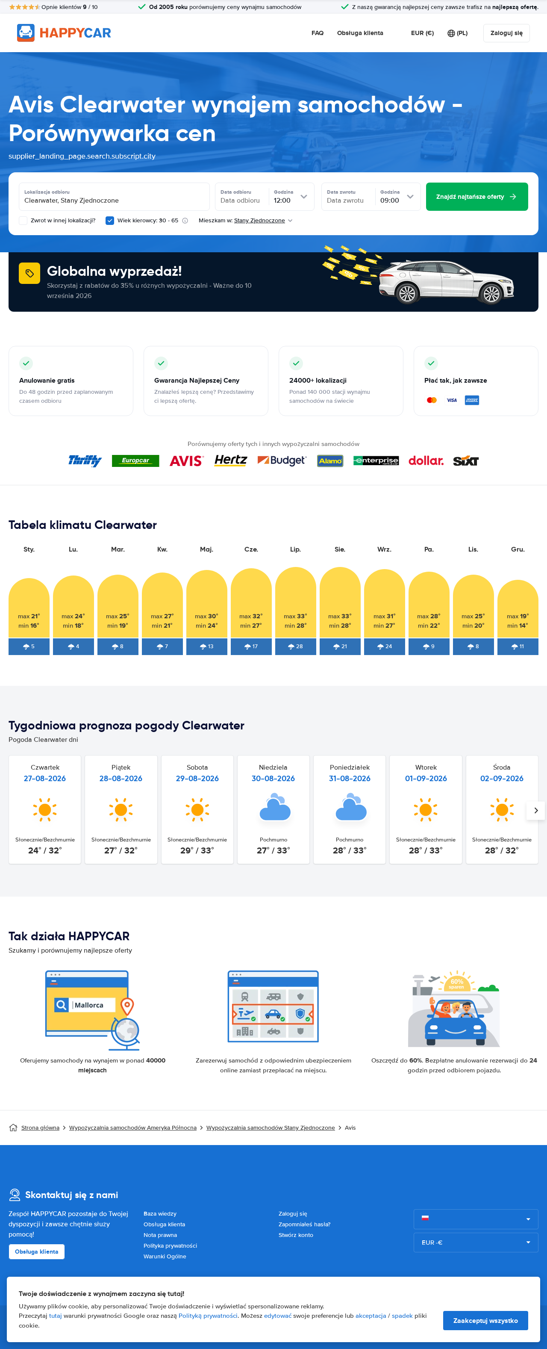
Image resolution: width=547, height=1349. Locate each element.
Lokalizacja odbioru (47, 192)
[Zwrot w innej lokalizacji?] (23, 220)
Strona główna (40, 1127)
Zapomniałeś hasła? (304, 1224)
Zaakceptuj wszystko (485, 1320)
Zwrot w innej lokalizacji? (62, 220)
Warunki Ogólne (165, 1256)
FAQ (317, 33)
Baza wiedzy (160, 1213)
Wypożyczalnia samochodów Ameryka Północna (133, 1127)
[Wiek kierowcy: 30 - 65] (110, 220)
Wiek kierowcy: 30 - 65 (148, 220)
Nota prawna (160, 1235)
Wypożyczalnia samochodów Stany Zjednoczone (270, 1127)
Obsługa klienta (360, 33)
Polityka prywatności (170, 1245)
